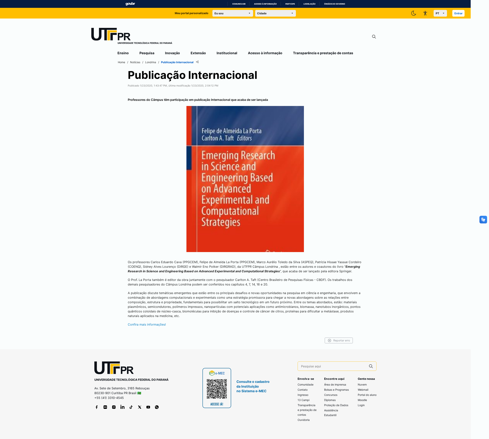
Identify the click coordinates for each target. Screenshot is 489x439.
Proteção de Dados (336, 405)
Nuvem (362, 384)
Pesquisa (146, 53)
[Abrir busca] (374, 36)
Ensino (123, 53)
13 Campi (303, 400)
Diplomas (330, 400)
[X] (139, 407)
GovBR (130, 4)
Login (361, 405)
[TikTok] (131, 407)
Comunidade (305, 384)
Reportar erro (341, 340)
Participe (290, 4)
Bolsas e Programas (336, 389)
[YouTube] (148, 407)
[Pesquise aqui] (371, 366)
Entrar (458, 13)
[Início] (131, 36)
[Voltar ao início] (115, 368)
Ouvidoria (304, 419)
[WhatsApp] (157, 407)
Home (121, 62)
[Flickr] (105, 407)
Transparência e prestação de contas (323, 53)
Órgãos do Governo (334, 4)
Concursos (330, 394)
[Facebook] (96, 407)
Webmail (363, 389)
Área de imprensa (335, 384)
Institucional (227, 53)
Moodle (362, 400)
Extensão (198, 53)
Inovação (172, 53)
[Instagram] (114, 407)
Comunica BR (238, 4)
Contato (303, 389)
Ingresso (303, 394)
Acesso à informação (265, 4)
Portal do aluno (367, 394)
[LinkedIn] (122, 407)
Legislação (310, 4)
